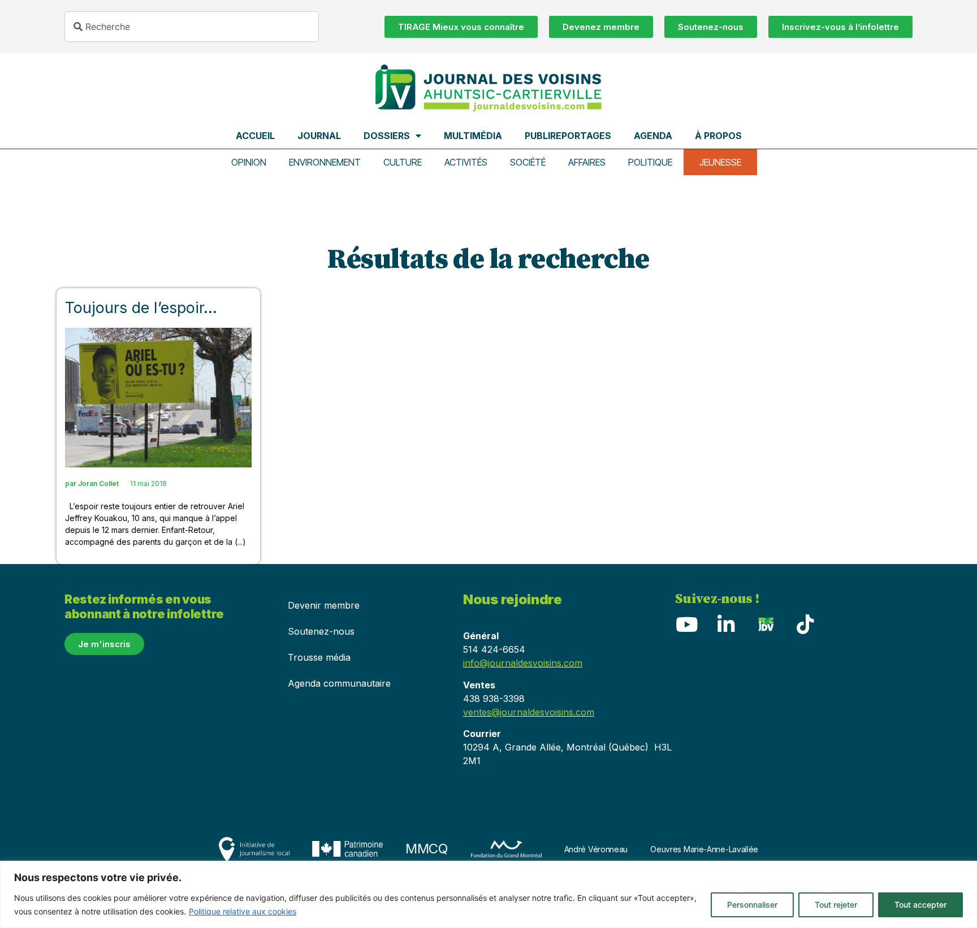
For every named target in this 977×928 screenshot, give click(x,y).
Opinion (248, 162)
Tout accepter (920, 904)
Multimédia (473, 135)
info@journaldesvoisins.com (522, 663)
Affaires (587, 162)
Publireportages (568, 135)
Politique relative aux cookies (242, 911)
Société (528, 162)
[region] (488, 894)
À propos (718, 135)
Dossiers (387, 135)
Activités (465, 162)
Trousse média (319, 657)
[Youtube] (686, 624)
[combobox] (191, 26)
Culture (402, 162)
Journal (319, 135)
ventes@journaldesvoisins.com (528, 712)
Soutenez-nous (321, 631)
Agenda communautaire (339, 683)
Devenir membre (324, 605)
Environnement (325, 162)
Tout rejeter (836, 904)
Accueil (255, 135)
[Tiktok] (805, 624)
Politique (650, 162)
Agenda (653, 135)
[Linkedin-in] (726, 624)
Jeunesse (720, 162)
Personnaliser (752, 904)
